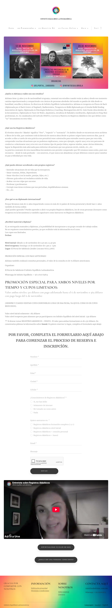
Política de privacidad (39, 588)
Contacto (61, 594)
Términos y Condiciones (40, 591)
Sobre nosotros (63, 592)
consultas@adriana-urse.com (96, 588)
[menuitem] (12, 28)
